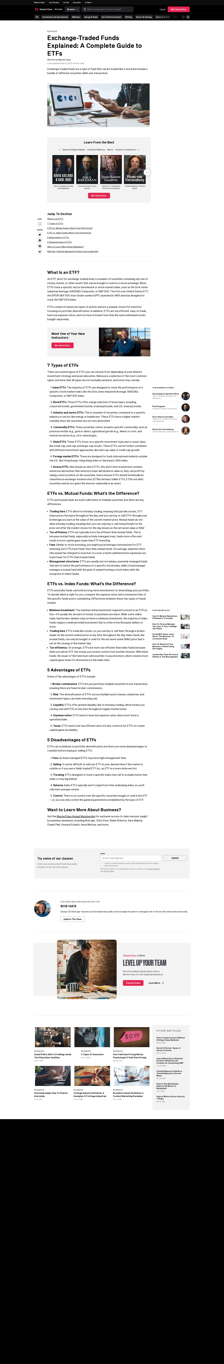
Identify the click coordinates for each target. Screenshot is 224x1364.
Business (52, 31)
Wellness (76, 17)
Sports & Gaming (144, 17)
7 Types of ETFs (55, 223)
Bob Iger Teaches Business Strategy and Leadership (72, 251)
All (37, 17)
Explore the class (73, 919)
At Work (88, 2)
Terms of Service (153, 869)
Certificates (54, 2)
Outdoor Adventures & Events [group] (130, 150)
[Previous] (183, 17)
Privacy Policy (109, 871)
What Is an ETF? (55, 219)
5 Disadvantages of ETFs (59, 242)
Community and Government (55, 17)
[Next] (188, 17)
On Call (66, 2)
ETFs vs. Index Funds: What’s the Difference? (69, 233)
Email (102, 853)
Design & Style (91, 17)
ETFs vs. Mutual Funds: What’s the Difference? (70, 228)
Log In (163, 9)
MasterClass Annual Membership (76, 816)
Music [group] (110, 150)
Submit (175, 858)
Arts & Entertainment (111, 17)
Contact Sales (133, 983)
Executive (77, 2)
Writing (128, 17)
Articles (58, 9)
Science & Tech (163, 17)
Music (176, 17)
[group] (63, 172)
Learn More (154, 983)
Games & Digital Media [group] (73, 150)
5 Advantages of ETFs (58, 237)
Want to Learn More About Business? (65, 247)
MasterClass (39, 2)
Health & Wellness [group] (96, 150)
